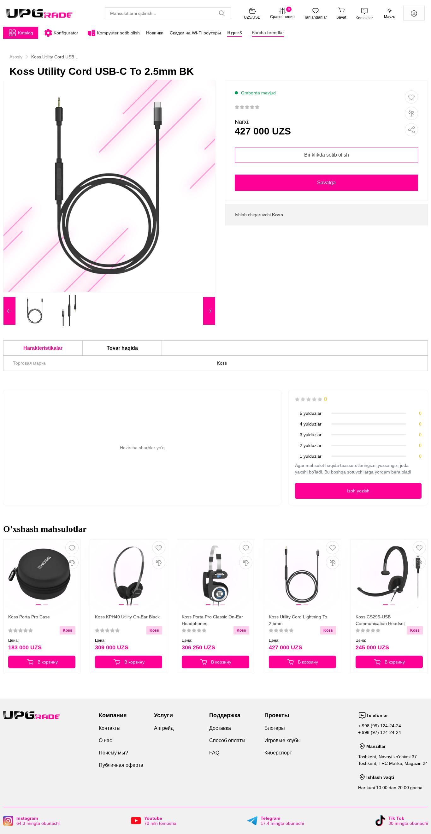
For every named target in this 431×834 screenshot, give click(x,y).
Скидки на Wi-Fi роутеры (195, 32)
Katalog (25, 32)
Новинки (154, 32)
